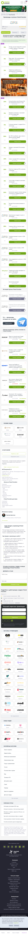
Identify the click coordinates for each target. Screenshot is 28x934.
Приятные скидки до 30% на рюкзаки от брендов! (17, 170)
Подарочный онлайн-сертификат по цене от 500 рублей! (17, 271)
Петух (7, 642)
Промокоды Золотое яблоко (14, 883)
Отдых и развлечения (9, 763)
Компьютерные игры (9, 760)
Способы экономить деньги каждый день (13, 821)
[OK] (9, 621)
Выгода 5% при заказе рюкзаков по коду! (17, 204)
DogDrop (7, 685)
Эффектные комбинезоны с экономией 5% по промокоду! (15, 70)
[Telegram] (3, 621)
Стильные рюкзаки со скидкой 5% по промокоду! (17, 125)
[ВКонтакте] (6, 621)
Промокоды (3, 13)
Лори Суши (7, 705)
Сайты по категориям (14, 891)
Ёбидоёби (20, 691)
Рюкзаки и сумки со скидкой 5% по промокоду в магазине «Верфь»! (16, 351)
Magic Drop (20, 637)
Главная (3, 932)
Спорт (5, 784)
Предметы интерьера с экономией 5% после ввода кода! (16, 113)
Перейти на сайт (15, 453)
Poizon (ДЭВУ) (7, 678)
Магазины (8, 13)
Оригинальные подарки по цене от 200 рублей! (17, 216)
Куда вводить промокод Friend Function (13, 526)
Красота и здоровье (8, 791)
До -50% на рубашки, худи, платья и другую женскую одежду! (17, 136)
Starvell (7, 727)
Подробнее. (16, 922)
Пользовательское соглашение (14, 904)
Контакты (14, 898)
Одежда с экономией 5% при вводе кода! (17, 148)
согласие (20, 624)
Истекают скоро (14, 884)
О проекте (14, 862)
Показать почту (5, 475)
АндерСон (20, 698)
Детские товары (8, 794)
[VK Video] (19, 846)
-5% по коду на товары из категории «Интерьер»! (17, 181)
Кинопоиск (20, 671)
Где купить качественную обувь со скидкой (13, 816)
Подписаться (15, 617)
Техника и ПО (7, 777)
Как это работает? (14, 902)
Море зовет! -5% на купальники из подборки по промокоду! (16, 59)
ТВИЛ (8, 712)
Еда (5, 774)
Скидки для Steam (14, 888)
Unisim (20, 712)
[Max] (12, 621)
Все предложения (15, 716)
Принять (11, 925)
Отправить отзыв (15, 584)
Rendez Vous (7, 435)
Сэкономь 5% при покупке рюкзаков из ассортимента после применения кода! (17, 306)
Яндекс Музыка (20, 685)
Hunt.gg (7, 734)
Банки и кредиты (8, 749)
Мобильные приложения (10, 756)
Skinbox (7, 671)
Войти (8, 932)
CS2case (20, 664)
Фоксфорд (20, 657)
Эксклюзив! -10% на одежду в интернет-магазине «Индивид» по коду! (16, 395)
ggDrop (7, 651)
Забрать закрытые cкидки (14, 907)
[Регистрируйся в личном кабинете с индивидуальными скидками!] (14, 87)
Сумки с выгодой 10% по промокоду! (17, 158)
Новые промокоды (14, 881)
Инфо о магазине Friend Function (11, 467)
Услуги (5, 767)
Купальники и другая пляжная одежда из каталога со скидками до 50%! (17, 193)
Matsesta (20, 741)
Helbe (7, 657)
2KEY (8, 741)
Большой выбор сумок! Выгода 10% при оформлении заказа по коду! (17, 102)
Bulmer (20, 430)
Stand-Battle (20, 734)
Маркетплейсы (7, 753)
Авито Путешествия (20, 651)
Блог (14, 867)
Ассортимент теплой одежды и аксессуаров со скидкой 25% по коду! (17, 295)
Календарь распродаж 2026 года (11, 806)
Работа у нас (14, 865)
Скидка (23, 32)
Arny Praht (8, 443)
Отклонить (16, 925)
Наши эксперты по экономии (14, 869)
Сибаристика (7, 698)
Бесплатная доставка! (14, 281)
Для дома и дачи (8, 781)
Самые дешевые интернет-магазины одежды (14, 819)
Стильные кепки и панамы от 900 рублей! (16, 248)
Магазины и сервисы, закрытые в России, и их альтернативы (14, 812)
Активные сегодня (6, 32)
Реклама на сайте (14, 863)
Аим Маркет (20, 678)
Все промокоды (23, 339)
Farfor (8, 664)
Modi (20, 705)
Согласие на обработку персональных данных (14, 909)
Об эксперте (5, 520)
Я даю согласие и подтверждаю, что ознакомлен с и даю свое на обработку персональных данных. (14, 624)
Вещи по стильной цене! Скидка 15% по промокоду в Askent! (16, 337)
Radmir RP (20, 644)
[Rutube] (23, 846)
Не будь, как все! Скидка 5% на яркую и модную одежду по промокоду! (17, 47)
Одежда (6, 787)
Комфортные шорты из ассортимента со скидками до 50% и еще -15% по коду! (15, 410)
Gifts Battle (8, 637)
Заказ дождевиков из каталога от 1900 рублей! (17, 260)
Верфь (7, 430)
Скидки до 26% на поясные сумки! (16, 226)
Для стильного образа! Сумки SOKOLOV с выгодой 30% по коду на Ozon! (15, 381)
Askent (20, 436)
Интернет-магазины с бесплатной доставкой (14, 809)
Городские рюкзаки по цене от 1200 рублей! (17, 237)
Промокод (15, 32)
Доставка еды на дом (14, 886)
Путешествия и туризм (9, 770)
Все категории (15, 798)
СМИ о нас (14, 870)
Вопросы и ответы (14, 900)
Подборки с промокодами (14, 879)
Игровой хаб (24, 932)
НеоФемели (7, 691)
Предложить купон (15, 456)
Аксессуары (13, 13)
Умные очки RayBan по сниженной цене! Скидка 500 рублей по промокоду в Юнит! (15, 366)
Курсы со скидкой (15, 932)
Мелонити (20, 727)
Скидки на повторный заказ (14, 877)
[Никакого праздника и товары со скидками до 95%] (14, 9)
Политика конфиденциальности (14, 905)
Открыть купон (17, 141)
